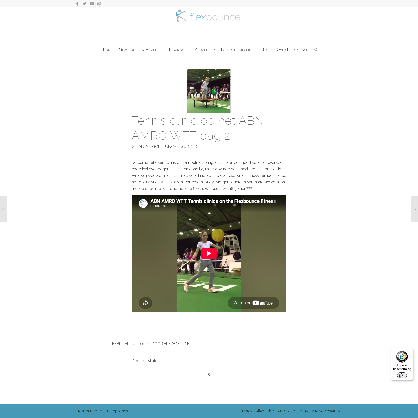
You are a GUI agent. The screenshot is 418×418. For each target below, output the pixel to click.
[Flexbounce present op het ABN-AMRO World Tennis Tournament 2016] (3, 209)
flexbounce (176, 343)
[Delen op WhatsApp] (209, 375)
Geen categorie (148, 146)
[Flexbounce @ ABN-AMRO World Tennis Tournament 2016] (414, 209)
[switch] (402, 375)
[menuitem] (108, 50)
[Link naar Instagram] (99, 3)
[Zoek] (314, 50)
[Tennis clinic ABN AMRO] (209, 91)
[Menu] (410, 351)
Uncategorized (181, 146)
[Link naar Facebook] (77, 3)
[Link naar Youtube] (91, 3)
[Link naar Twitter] (84, 3)
